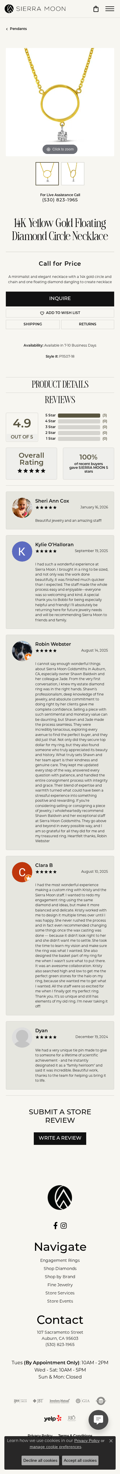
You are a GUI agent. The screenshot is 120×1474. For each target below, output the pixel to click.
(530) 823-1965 (60, 200)
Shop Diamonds (60, 1268)
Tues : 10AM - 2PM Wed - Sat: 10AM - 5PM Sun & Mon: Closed (60, 1370)
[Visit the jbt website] (38, 1401)
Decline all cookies (40, 1460)
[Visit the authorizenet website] (101, 1401)
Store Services (60, 1293)
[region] (60, 102)
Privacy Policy (87, 1440)
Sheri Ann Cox (52, 501)
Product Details (60, 385)
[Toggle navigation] (110, 9)
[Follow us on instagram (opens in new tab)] (64, 1225)
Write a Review (60, 1138)
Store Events (60, 1301)
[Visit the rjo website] (71, 1418)
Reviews (60, 400)
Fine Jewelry (60, 1284)
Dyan (41, 1031)
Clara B (44, 865)
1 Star (51, 439)
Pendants (18, 29)
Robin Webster (53, 644)
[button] (96, 9)
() (105, 415)
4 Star (50, 421)
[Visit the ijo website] (20, 1401)
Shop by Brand (60, 1276)
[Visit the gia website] (83, 1401)
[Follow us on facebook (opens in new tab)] (55, 1225)
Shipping (33, 324)
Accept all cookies (80, 1460)
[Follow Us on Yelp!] (52, 1418)
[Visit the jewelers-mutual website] (60, 1401)
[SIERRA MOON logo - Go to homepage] (34, 8)
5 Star (50, 415)
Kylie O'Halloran (54, 545)
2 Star (50, 433)
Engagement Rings (60, 1260)
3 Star (50, 427)
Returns (87, 324)
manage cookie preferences (55, 1446)
